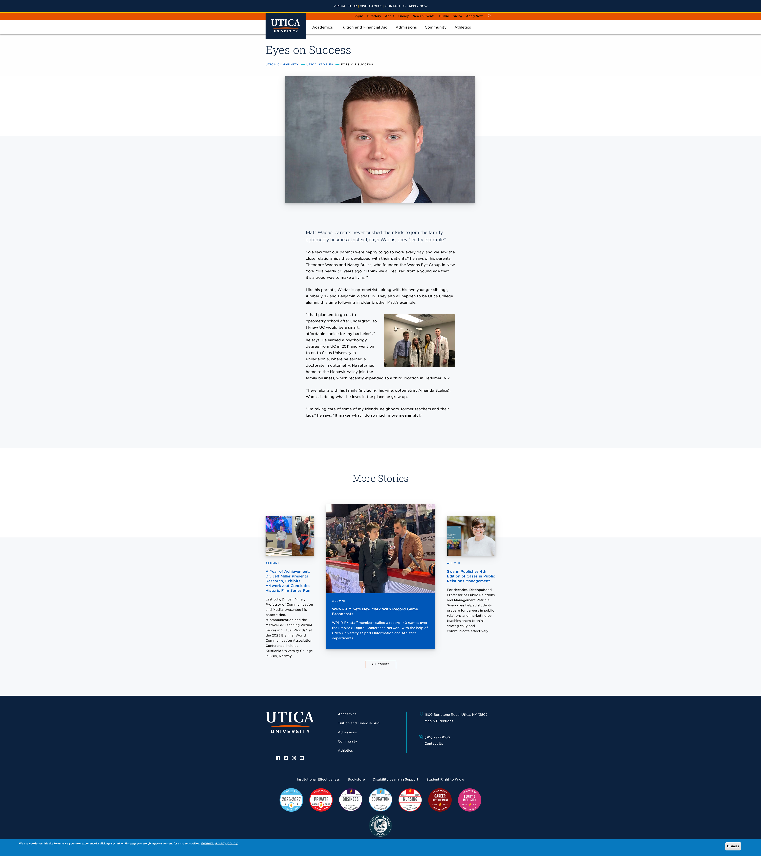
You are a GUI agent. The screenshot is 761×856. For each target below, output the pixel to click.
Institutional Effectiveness (318, 779)
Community (435, 27)
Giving (457, 16)
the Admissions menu (406, 32)
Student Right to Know (445, 779)
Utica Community (282, 64)
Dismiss (733, 846)
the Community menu (436, 32)
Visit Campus (371, 6)
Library (403, 16)
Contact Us (395, 6)
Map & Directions (438, 721)
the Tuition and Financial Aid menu (364, 32)
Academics (322, 27)
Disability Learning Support (395, 779)
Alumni (443, 16)
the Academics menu (322, 32)
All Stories (380, 664)
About (389, 16)
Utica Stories (319, 64)
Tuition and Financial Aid (364, 27)
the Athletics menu (463, 32)
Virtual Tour (345, 6)
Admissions (406, 27)
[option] (278, 758)
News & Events (423, 16)
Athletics (462, 27)
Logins (358, 16)
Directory (374, 16)
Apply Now (418, 6)
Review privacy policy (219, 843)
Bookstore (356, 779)
